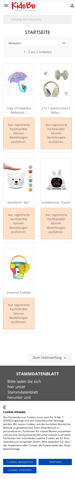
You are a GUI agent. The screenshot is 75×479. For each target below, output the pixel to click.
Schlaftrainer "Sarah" (56, 202)
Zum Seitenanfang (50, 357)
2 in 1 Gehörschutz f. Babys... (56, 110)
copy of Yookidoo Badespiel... (19, 110)
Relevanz (37, 43)
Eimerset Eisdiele (19, 292)
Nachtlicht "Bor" (19, 202)
